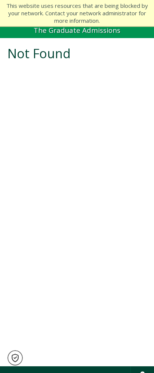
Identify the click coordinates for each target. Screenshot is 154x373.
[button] (15, 358)
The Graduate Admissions (77, 30)
